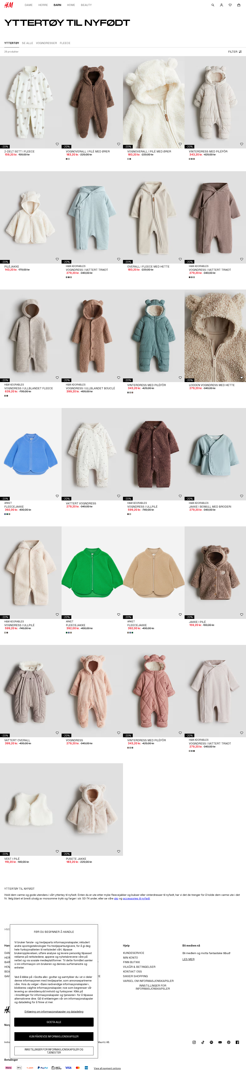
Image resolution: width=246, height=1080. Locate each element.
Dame (29, 4)
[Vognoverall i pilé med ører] (92, 102)
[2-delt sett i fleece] (31, 102)
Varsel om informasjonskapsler (148, 980)
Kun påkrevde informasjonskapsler (54, 1036)
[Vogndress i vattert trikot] (92, 217)
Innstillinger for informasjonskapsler (153, 987)
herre (43, 4)
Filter (232, 51)
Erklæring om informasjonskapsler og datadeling (53, 1011)
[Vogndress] (92, 691)
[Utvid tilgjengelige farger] (68, 159)
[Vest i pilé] (31, 809)
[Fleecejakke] (31, 454)
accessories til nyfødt (136, 898)
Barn (57, 4)
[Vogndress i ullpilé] (154, 454)
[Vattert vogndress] (92, 454)
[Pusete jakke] (92, 809)
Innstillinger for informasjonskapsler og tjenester (54, 1051)
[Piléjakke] (31, 217)
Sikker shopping (135, 976)
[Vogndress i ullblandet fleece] (31, 336)
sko (116, 898)
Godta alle (54, 1022)
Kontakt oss (132, 971)
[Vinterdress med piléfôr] (154, 336)
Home (71, 4)
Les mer (188, 959)
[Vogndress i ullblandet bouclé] (92, 336)
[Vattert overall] (31, 691)
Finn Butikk (131, 962)
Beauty (86, 4)
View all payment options (107, 1068)
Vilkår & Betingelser (139, 966)
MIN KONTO (130, 957)
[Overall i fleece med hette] (154, 217)
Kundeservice (133, 952)
